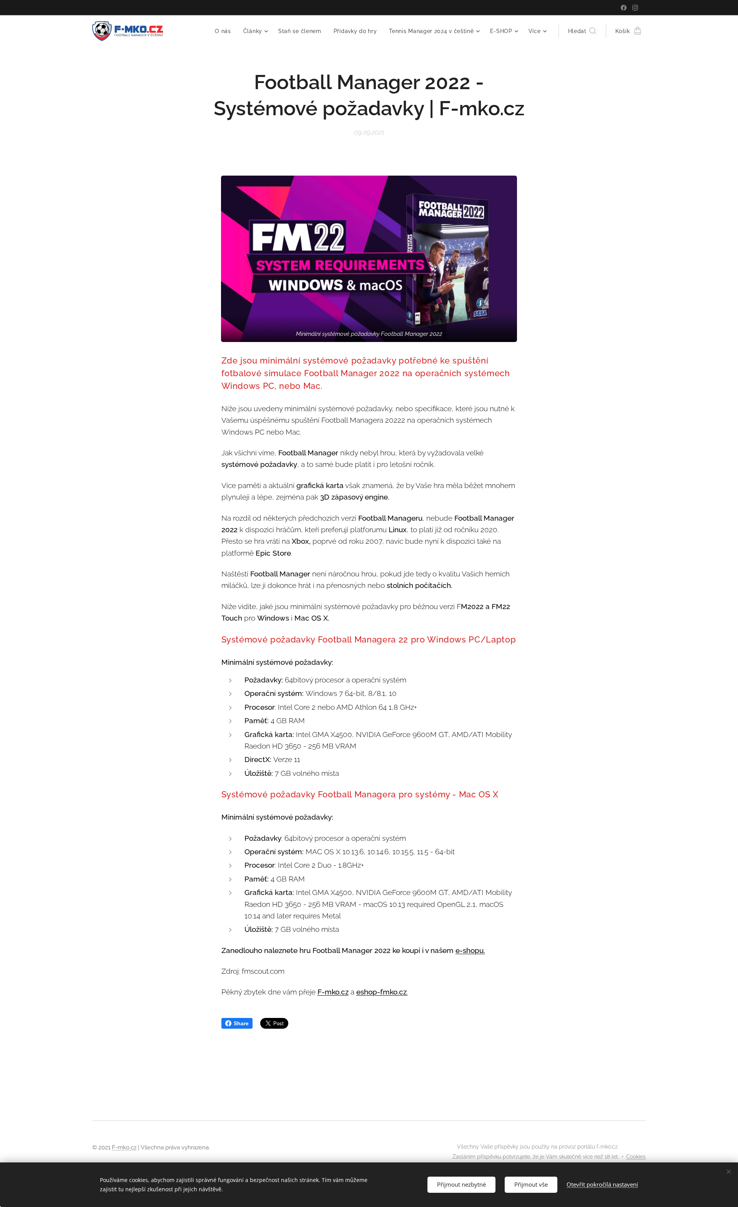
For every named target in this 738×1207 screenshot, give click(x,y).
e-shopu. (470, 950)
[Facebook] (623, 7)
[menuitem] (225, 31)
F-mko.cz (333, 992)
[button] (582, 31)
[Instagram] (635, 7)
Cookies (636, 1157)
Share (241, 1023)
